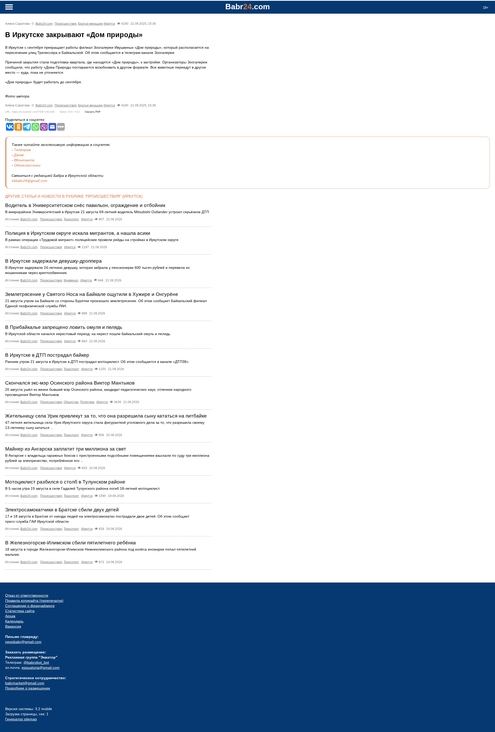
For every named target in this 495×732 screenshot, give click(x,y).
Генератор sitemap (21, 719)
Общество (71, 402)
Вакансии (13, 626)
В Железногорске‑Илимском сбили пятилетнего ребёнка (70, 542)
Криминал (71, 280)
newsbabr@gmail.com (23, 642)
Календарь (14, 621)
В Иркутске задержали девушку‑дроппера (53, 261)
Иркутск (109, 24)
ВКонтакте (24, 160)
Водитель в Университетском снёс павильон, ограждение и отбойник (85, 205)
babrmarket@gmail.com (24, 683)
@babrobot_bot (36, 662)
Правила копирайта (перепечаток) (34, 600)
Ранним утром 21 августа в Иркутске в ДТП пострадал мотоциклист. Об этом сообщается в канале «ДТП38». (97, 362)
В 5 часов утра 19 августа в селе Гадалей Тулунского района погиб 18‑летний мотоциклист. (82, 488)
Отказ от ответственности (26, 595)
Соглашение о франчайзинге (30, 606)
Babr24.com (44, 24)
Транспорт (71, 219)
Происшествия (66, 24)
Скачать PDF (93, 111)
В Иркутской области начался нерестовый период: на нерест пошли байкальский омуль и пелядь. (88, 334)
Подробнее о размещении (27, 688)
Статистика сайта (20, 611)
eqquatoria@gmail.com (41, 668)
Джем (19, 155)
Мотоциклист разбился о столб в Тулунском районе (65, 482)
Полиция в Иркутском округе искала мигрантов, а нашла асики (77, 233)
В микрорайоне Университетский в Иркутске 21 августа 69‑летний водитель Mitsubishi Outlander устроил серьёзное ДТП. (107, 212)
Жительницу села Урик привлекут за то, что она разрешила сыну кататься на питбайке (106, 416)
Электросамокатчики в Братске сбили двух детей (62, 509)
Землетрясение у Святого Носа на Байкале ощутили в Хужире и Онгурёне (91, 294)
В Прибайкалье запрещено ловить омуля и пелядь (63, 327)
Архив (10, 616)
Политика (87, 402)
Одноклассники (27, 165)
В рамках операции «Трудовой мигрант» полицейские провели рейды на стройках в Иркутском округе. (92, 240)
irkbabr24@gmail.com (29, 181)
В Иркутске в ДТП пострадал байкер (47, 355)
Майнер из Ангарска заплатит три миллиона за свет (65, 449)
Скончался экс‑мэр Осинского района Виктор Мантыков (70, 383)
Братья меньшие (90, 24)
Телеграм (22, 150)
